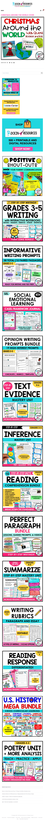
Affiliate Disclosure (34, 817)
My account (40, 817)
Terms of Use (4, 817)
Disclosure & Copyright (11, 817)
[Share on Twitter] (10, 63)
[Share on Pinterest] (14, 63)
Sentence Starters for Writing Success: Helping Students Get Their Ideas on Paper (18, 793)
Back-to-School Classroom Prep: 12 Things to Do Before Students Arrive (16, 791)
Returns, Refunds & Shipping (25, 817)
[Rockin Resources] (22, 4)
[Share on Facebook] (8, 63)
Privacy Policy (18, 817)
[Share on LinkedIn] (12, 63)
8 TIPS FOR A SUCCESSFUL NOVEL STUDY (10, 799)
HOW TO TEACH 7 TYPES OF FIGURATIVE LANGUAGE (12, 796)
